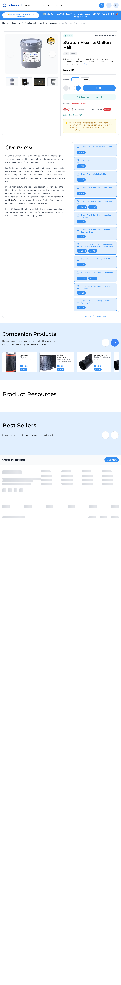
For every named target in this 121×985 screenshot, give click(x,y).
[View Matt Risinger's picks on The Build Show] (51, 41)
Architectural (30, 23)
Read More (88, 64)
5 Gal (75, 79)
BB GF (12, 200)
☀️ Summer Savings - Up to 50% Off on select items (20, 15)
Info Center (44, 5)
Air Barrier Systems (48, 23)
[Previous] (10, 54)
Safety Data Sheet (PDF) (72, 115)
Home (5, 23)
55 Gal (85, 79)
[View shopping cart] (116, 5)
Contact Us (61, 5)
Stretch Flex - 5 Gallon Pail (73, 23)
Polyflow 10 (59, 197)
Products (28, 5)
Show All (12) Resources (95, 316)
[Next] (52, 54)
